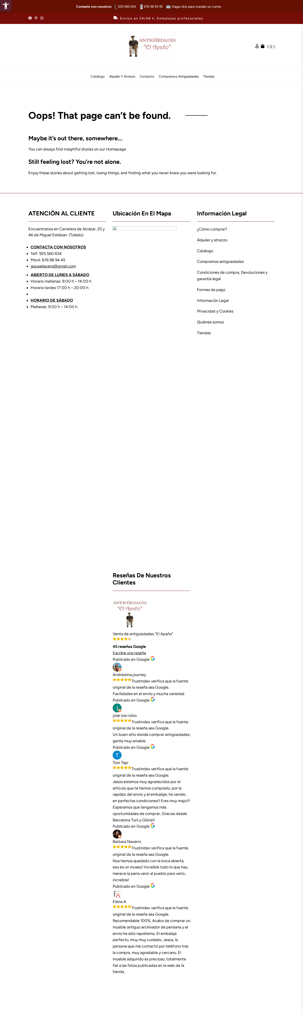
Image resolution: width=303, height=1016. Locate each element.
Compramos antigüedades (179, 76)
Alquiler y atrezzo (122, 76)
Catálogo (98, 76)
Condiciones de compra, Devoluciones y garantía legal (232, 275)
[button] (6, 6)
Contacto (147, 76)
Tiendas (208, 76)
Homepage (116, 149)
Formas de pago (211, 289)
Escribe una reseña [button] (129, 653)
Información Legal (213, 300)
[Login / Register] (258, 46)
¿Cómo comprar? (212, 229)
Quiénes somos (210, 322)
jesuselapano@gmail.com (53, 266)
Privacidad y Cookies (215, 311)
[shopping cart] (264, 46)
